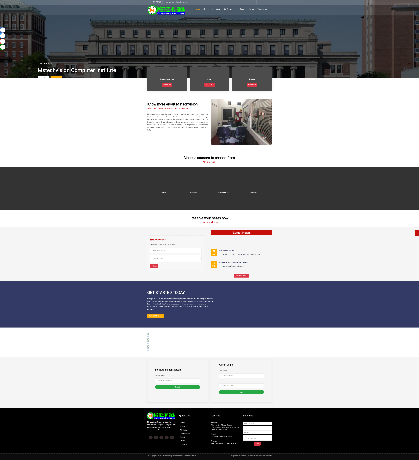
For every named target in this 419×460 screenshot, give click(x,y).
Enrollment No (160, 376)
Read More (167, 85)
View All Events (240, 276)
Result (242, 9)
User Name (223, 371)
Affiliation (216, 9)
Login (241, 392)
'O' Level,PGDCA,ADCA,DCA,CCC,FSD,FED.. (238, 259)
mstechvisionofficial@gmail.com (177, 2)
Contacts (183, 444)
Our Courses (229, 9)
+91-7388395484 (217, 443)
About (205, 9)
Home (197, 9)
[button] (15, 42)
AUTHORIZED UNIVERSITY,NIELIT (235, 247)
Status (251, 9)
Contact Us (262, 9)
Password (222, 381)
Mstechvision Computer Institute (260, 456)
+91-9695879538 (230, 443)
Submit (154, 266)
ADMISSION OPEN (155, 316)
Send (257, 444)
